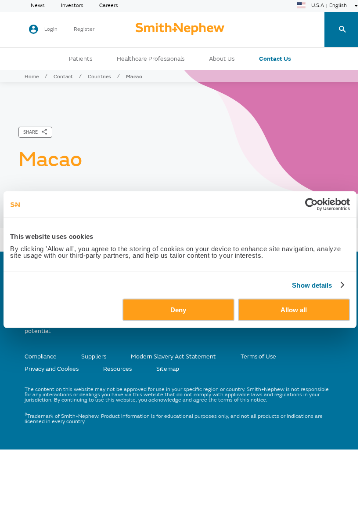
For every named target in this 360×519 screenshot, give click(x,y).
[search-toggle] (342, 30)
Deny (178, 309)
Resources (117, 369)
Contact (63, 76)
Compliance (41, 356)
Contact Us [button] (275, 59)
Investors (72, 5)
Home (32, 76)
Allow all (294, 309)
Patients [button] (80, 59)
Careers (108, 5)
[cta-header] (180, 29)
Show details (312, 285)
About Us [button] (221, 59)
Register (84, 29)
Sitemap (167, 369)
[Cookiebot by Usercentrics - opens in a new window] (311, 204)
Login (51, 29)
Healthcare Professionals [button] (150, 59)
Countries (99, 76)
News (38, 5)
